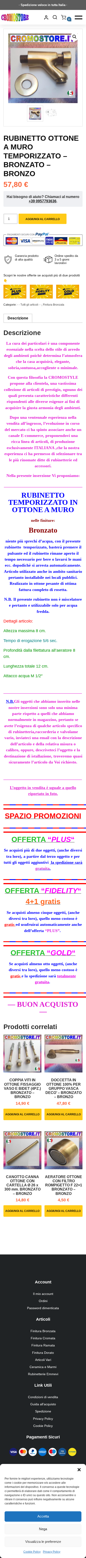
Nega (43, 1529)
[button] (79, 1469)
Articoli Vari (43, 1360)
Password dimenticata (43, 1308)
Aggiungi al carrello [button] (22, 1114)
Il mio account (43, 1294)
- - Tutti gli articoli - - (29, 304)
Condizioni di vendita (43, 1397)
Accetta (43, 1516)
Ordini (43, 1301)
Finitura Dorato (43, 1352)
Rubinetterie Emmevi (43, 1374)
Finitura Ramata (43, 1345)
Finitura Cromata (43, 1338)
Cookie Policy (32, 1551)
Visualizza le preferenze (43, 1542)
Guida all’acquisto (43, 1404)
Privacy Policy (51, 1551)
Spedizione (43, 1411)
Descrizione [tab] (18, 318)
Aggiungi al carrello (42, 219)
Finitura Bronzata (53, 304)
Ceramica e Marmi (43, 1367)
